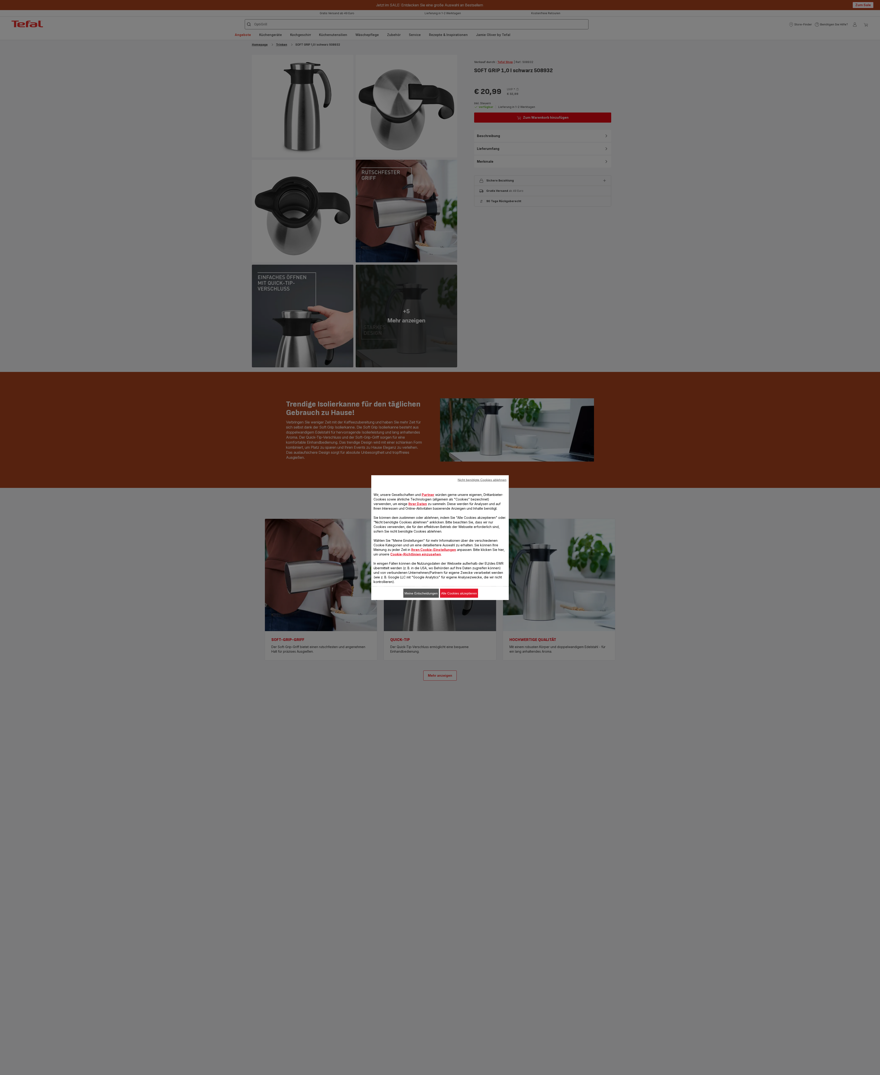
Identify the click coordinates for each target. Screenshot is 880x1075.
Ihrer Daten (417, 504)
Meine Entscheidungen (421, 593)
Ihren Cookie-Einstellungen (433, 549)
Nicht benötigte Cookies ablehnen (482, 479)
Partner (428, 494)
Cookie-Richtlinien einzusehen (415, 554)
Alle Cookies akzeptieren (459, 593)
